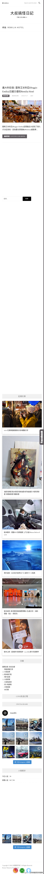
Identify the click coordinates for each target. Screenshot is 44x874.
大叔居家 (7, 679)
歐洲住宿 (5, 95)
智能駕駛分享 (8, 669)
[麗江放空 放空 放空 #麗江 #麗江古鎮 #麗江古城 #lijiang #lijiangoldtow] (8, 738)
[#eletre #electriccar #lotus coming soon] (8, 752)
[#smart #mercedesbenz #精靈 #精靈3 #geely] (35, 725)
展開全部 (5, 667)
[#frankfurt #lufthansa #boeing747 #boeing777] (8, 725)
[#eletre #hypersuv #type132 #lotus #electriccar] (22, 752)
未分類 (6, 689)
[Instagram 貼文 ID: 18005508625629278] (22, 738)
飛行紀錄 (7, 677)
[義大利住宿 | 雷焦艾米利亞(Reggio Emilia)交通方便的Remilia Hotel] (22, 111)
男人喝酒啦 (8, 684)
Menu (6, 3)
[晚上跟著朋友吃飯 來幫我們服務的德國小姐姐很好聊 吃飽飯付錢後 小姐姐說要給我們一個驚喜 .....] (35, 752)
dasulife (15, 95)
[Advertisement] (22, 61)
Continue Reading (17, 136)
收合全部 (12, 667)
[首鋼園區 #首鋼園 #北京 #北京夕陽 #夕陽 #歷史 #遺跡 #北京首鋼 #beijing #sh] (35, 738)
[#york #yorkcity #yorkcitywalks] (22, 725)
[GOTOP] (28, 870)
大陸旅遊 (7, 687)
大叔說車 (7, 672)
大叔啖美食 (8, 682)
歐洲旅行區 (8, 674)
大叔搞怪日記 (22, 13)
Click (41, 437)
